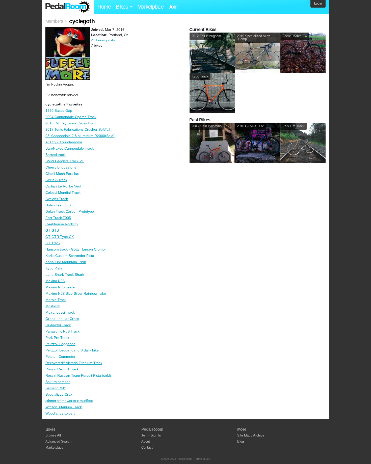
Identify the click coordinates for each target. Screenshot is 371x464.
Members (54, 21)
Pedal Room (67, 7)
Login (318, 3)
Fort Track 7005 (58, 218)
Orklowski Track (58, 325)
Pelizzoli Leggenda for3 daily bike (72, 350)
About (145, 441)
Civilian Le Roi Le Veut (63, 186)
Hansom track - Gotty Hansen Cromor (75, 249)
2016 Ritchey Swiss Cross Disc (70, 123)
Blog (240, 441)
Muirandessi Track (60, 312)
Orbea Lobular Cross (62, 319)
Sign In (156, 435)
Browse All (53, 435)
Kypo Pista (53, 268)
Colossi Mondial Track (63, 192)
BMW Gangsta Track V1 (64, 161)
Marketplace (150, 7)
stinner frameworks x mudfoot (69, 401)
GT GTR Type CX (59, 237)
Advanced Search (58, 441)
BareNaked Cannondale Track (69, 148)
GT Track (52, 243)
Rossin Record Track (62, 369)
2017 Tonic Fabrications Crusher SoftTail (77, 129)
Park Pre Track (57, 338)
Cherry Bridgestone (60, 167)
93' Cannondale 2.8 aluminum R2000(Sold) (80, 136)
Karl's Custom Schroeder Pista (69, 256)
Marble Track (55, 300)
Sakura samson (57, 382)
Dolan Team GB (58, 205)
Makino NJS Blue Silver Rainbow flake (75, 293)
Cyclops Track (56, 199)
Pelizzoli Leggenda (60, 344)
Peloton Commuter (60, 356)
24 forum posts (103, 40)
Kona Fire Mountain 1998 (65, 262)
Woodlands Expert (60, 413)
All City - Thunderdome (63, 142)
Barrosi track (55, 155)
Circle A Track (56, 180)
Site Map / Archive (250, 435)
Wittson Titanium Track (63, 407)
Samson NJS (55, 388)
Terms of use (202, 458)
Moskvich (52, 306)
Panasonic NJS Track (62, 331)
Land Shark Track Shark (64, 274)
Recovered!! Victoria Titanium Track (73, 363)
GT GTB (52, 230)
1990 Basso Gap (58, 110)
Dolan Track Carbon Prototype (69, 211)
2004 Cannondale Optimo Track (70, 117)
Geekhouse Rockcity (61, 224)
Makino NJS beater (60, 287)
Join (172, 7)
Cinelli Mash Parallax (62, 174)
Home (104, 7)
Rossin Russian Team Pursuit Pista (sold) (78, 375)
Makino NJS (55, 281)
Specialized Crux (58, 394)
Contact (147, 447)
